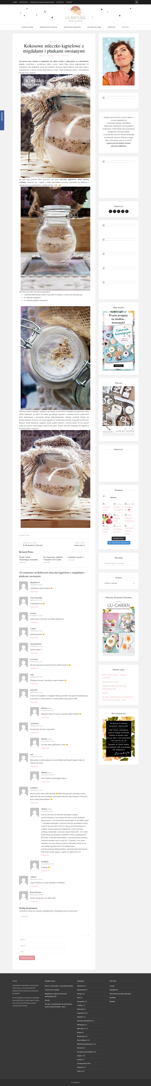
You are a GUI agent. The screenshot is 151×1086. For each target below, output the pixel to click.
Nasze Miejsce (82, 1040)
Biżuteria (80, 986)
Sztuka (79, 1060)
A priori (33, 628)
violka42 (33, 877)
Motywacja (80, 1036)
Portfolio (60, 2)
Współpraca (23, 2)
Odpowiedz (34, 592)
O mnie (14, 2)
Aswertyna (34, 659)
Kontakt (69, 2)
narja (32, 674)
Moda (79, 1032)
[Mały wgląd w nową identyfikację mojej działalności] (119, 519)
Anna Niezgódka (36, 597)
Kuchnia (80, 1017)
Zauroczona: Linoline (111, 682)
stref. (32, 754)
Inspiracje (111, 27)
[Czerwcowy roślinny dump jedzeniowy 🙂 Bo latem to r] (130, 530)
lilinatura (44, 708)
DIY (78, 998)
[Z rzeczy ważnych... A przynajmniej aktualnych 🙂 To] (119, 508)
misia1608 (33, 690)
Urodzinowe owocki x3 (76, 557)
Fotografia (80, 1001)
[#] (118, 211)
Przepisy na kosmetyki (72, 27)
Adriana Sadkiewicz (47, 55)
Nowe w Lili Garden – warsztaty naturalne (59, 986)
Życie (79, 1071)
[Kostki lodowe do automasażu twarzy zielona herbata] (130, 519)
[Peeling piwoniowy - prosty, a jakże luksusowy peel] (119, 530)
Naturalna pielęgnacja (48, 27)
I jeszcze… (126, 27)
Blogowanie (81, 990)
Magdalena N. (35, 582)
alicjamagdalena (35, 644)
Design (79, 994)
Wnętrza (80, 1067)
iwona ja (33, 613)
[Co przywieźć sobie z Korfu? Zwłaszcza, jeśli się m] (108, 508)
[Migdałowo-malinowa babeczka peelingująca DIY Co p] (108, 519)
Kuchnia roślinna (94, 27)
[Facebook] (126, 2)
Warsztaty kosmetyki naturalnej (42, 2)
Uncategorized (63, 55)
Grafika (79, 1005)
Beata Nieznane (35, 892)
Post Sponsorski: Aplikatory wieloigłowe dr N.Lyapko (53, 558)
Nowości (80, 1048)
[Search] (137, 2)
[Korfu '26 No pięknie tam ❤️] (130, 508)
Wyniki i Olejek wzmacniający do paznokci (28, 558)
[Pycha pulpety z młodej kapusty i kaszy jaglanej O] (108, 530)
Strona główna (27, 27)
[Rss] (133, 2)
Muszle (105, 693)
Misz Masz (80, 1029)
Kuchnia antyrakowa (84, 1021)
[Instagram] (129, 2)
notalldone (33, 788)
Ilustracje (80, 1009)
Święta (79, 1056)
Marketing (80, 1025)
